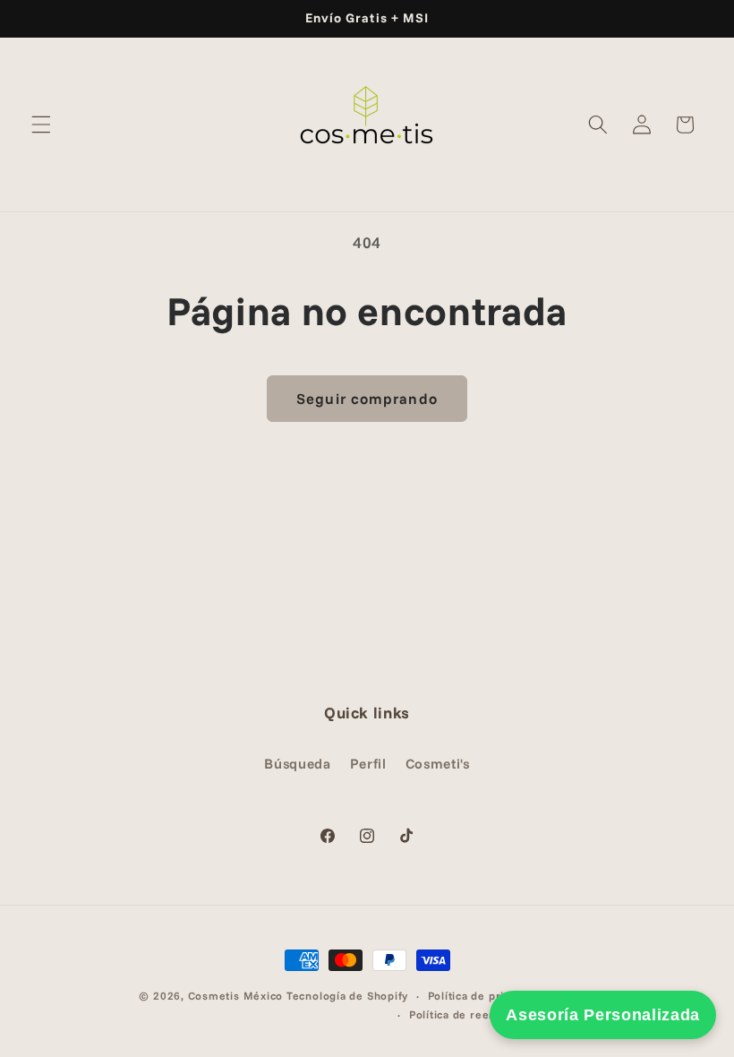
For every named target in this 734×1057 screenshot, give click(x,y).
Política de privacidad (487, 995)
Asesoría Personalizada (603, 1015)
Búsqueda (297, 763)
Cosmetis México (236, 995)
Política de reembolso (469, 1014)
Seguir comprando (367, 398)
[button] (41, 124)
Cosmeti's (437, 763)
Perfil (368, 763)
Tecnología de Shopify (347, 995)
